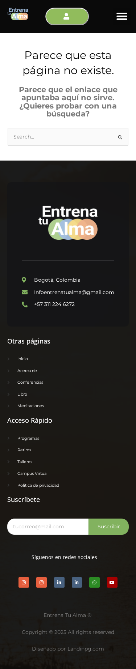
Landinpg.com (85, 649)
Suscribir (109, 526)
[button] (122, 16)
